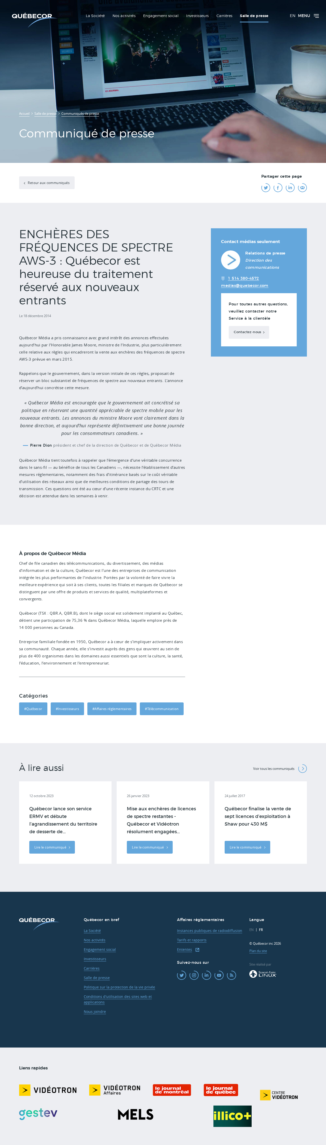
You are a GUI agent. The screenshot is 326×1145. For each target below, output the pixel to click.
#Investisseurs (67, 708)
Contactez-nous (247, 332)
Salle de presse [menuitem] (254, 16)
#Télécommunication (162, 708)
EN (292, 16)
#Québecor (33, 708)
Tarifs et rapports (192, 940)
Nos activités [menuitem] (124, 16)
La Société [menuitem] (95, 16)
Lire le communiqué (50, 847)
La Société (92, 930)
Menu (304, 16)
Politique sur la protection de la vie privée (119, 987)
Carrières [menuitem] (224, 16)
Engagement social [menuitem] (161, 16)
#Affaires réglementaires (111, 708)
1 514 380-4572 (243, 278)
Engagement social (100, 949)
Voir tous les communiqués (273, 768)
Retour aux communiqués (48, 182)
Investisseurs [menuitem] (197, 16)
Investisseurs (95, 958)
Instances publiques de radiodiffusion (209, 930)
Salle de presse (97, 977)
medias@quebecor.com (244, 286)
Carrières (92, 968)
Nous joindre (95, 1011)
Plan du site (258, 951)
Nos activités (94, 940)
